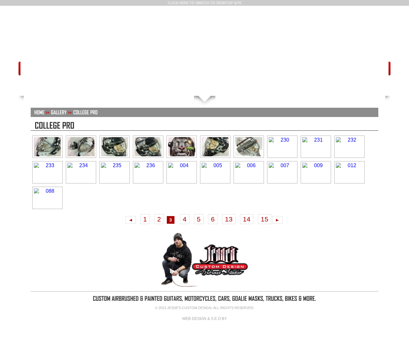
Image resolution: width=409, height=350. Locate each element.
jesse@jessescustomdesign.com (170, 70)
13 (229, 219)
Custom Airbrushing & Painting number (205, 70)
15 (264, 219)
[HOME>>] (42, 112)
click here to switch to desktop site (205, 3)
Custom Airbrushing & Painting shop (239, 70)
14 (247, 219)
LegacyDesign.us (204, 331)
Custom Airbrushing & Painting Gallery (204, 85)
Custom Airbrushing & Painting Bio (236, 85)
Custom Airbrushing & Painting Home (173, 85)
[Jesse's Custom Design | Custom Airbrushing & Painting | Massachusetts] (204, 34)
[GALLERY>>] (61, 112)
